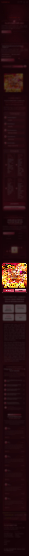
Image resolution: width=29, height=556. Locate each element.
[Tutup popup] (25, 265)
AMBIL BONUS (20, 290)
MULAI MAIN (8, 290)
